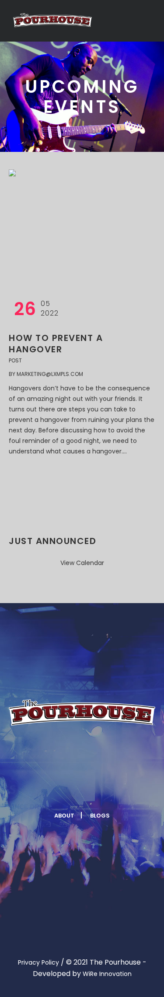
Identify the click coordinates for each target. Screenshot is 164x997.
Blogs (100, 815)
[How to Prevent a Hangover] (65, 226)
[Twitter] (70, 788)
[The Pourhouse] (52, 20)
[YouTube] (113, 788)
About (64, 815)
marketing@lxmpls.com (50, 374)
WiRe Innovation (107, 973)
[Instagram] (92, 788)
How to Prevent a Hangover (56, 343)
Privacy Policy (38, 962)
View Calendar (82, 562)
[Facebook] (49, 788)
